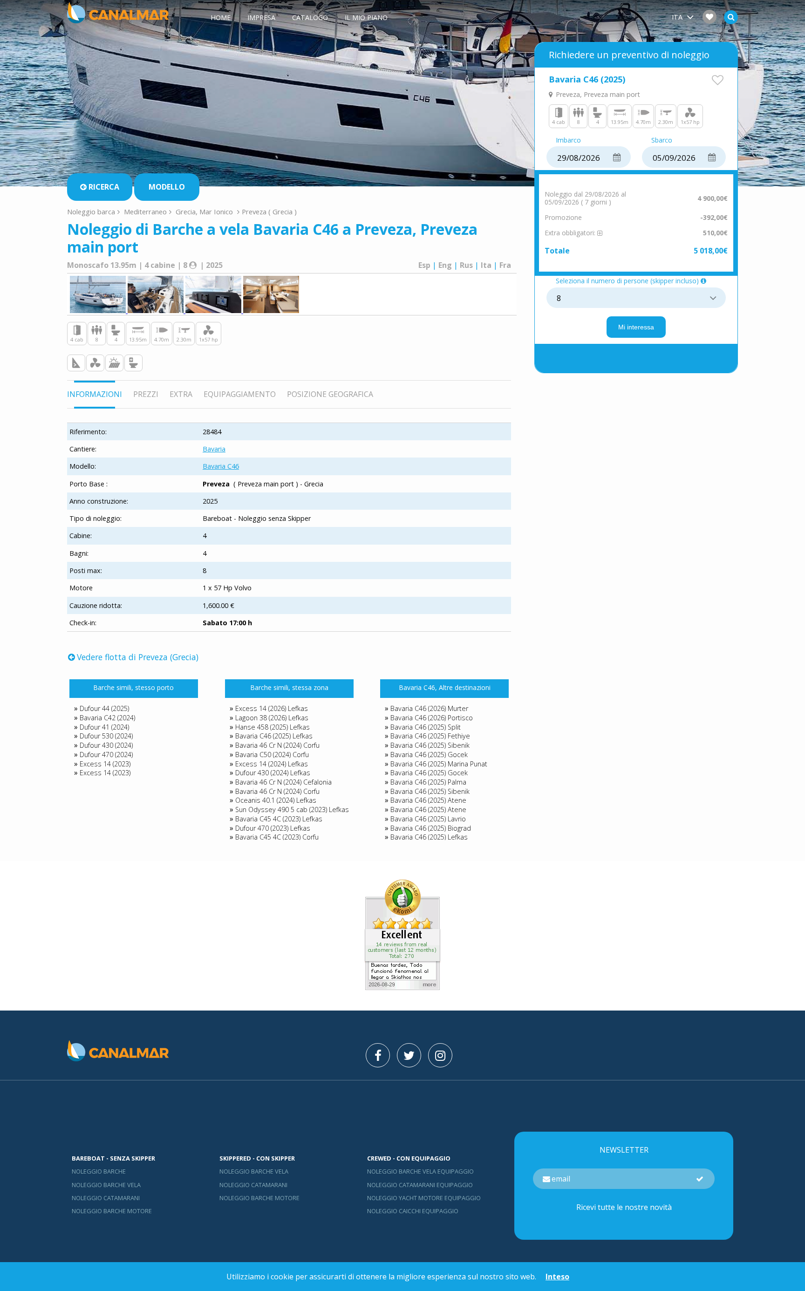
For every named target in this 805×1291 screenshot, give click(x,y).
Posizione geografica (330, 394)
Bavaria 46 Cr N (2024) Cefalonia (283, 782)
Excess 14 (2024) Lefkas (271, 763)
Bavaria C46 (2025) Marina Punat (438, 763)
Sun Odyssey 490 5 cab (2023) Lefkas (292, 809)
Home (221, 17)
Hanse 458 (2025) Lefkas (272, 727)
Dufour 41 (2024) (104, 727)
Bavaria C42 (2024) (107, 717)
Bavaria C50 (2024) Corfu (272, 754)
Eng (445, 265)
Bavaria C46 (221, 466)
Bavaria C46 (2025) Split (425, 727)
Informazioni (94, 394)
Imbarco (568, 140)
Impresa (261, 17)
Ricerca (104, 187)
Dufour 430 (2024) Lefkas (272, 772)
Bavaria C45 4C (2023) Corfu (277, 837)
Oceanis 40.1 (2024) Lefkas (275, 800)
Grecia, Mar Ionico (204, 211)
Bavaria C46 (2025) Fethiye (430, 735)
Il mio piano (366, 17)
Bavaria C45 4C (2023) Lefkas (278, 818)
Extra (181, 394)
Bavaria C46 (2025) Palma (428, 782)
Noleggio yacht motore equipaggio (424, 1198)
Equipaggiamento (240, 394)
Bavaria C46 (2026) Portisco (431, 717)
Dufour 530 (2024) (106, 735)
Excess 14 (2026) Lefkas (271, 708)
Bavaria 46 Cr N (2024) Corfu (277, 745)
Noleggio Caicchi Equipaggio (412, 1211)
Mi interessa (636, 327)
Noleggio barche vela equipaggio (420, 1171)
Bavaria (214, 448)
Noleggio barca (91, 211)
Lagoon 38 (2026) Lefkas (271, 717)
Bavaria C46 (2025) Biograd (430, 828)
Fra (505, 265)
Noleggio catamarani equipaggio (420, 1185)
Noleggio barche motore (112, 1211)
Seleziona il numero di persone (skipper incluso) (627, 281)
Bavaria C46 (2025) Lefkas (274, 735)
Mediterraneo (145, 211)
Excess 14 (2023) (105, 763)
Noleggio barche (99, 1171)
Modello (167, 187)
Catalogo (310, 17)
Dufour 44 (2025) (104, 708)
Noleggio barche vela (106, 1185)
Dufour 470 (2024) (106, 754)
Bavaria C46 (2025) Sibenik (430, 745)
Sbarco (661, 140)
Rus (466, 265)
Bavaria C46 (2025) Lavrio (428, 818)
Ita (486, 265)
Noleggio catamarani (106, 1198)
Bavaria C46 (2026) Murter (429, 708)
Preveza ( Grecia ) (269, 211)
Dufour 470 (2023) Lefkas (272, 828)
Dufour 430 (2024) (106, 745)
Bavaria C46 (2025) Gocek (429, 754)
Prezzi (145, 394)
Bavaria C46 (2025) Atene (428, 800)
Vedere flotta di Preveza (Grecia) (137, 657)
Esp (424, 265)
